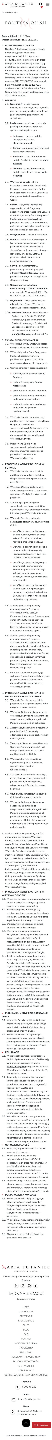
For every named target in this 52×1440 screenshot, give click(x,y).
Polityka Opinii (26, 1366)
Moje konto (26, 1347)
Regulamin (26, 1352)
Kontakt (26, 1338)
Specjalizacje (26, 1320)
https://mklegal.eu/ (28, 272)
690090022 (29, 1386)
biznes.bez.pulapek (22, 143)
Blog (26, 1329)
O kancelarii (26, 1311)
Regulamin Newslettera (26, 1356)
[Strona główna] (17, 5)
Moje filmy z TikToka (26, 1343)
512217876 (35, 84)
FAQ (26, 1334)
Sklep (26, 1325)
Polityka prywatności (26, 1361)
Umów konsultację (41, 1425)
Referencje (26, 1316)
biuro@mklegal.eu (14, 84)
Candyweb (41, 1435)
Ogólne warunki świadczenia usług (26, 1375)
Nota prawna (26, 1370)
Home (26, 1307)
